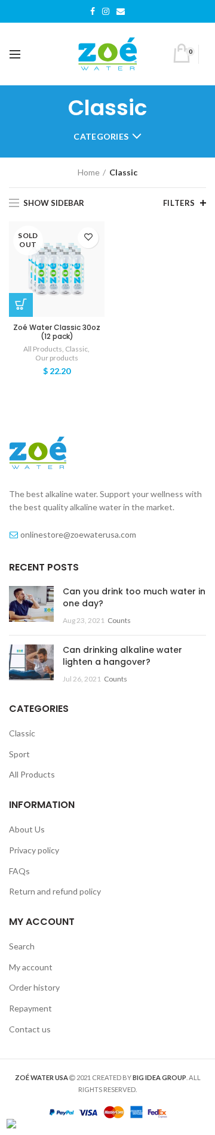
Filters (179, 203)
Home (89, 172)
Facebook (93, 11)
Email (120, 11)
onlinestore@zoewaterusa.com (78, 534)
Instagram (106, 11)
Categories (100, 136)
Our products (56, 357)
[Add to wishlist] (88, 237)
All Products (42, 348)
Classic (76, 348)
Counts (119, 620)
